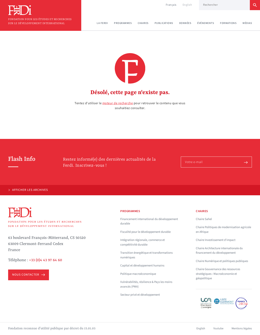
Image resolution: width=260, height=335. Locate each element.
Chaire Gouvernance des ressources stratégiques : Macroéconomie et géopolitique (218, 273)
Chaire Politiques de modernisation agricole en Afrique (223, 229)
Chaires (143, 23)
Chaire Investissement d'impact (215, 240)
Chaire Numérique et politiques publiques (222, 261)
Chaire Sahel (204, 219)
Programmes (123, 23)
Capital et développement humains (142, 265)
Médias (247, 23)
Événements (205, 23)
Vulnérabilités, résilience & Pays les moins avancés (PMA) (146, 284)
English (187, 5)
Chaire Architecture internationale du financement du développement (219, 250)
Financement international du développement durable (149, 221)
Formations (228, 23)
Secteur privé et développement (140, 295)
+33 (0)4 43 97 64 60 (45, 260)
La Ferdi (102, 23)
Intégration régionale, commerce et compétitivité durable (142, 242)
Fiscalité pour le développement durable (145, 232)
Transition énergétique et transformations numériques (146, 255)
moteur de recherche (117, 103)
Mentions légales (242, 328)
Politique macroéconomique (138, 274)
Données (185, 23)
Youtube (218, 328)
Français (171, 5)
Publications (164, 23)
